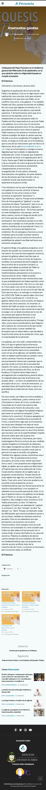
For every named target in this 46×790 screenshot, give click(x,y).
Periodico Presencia (11, 685)
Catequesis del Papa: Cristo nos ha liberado (8, 628)
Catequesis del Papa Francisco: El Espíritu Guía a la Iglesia (11, 605)
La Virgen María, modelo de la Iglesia (17, 700)
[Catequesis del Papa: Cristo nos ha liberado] (11, 619)
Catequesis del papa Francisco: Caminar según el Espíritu (30, 605)
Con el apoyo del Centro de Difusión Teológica (23, 786)
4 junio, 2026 (20, 695)
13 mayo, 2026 (20, 715)
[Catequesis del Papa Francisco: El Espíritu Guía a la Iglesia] (11, 596)
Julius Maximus (18, 34)
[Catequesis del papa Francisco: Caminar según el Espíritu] (31, 596)
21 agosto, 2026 (23, 685)
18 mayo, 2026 (20, 704)
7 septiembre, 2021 (33, 34)
